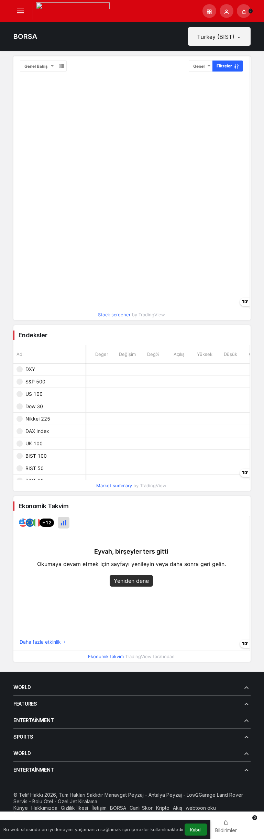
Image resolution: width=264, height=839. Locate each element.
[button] (209, 11)
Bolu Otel (42, 801)
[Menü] (20, 11)
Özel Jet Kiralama (77, 801)
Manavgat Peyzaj (124, 795)
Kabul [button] (195, 829)
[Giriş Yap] (226, 11)
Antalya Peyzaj (165, 795)
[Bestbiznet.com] (73, 10)
